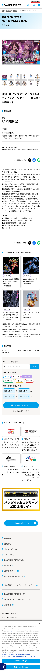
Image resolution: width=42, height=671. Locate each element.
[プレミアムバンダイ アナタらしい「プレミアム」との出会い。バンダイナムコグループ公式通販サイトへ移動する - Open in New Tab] (21, 499)
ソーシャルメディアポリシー (10, 618)
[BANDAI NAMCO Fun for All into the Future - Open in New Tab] (35, 2)
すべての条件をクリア (22, 411)
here (12, 631)
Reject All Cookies (21, 667)
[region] (21, 645)
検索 (34, 366)
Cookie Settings (21, 661)
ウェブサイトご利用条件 (9, 614)
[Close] (39, 623)
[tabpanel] (21, 52)
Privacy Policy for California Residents (16, 654)
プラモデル (7, 275)
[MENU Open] (39, 6)
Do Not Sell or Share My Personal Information (18, 656)
